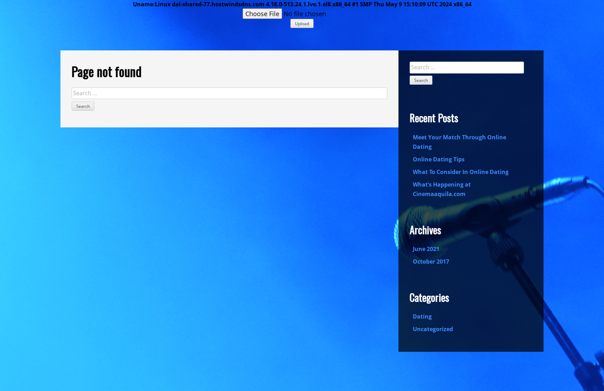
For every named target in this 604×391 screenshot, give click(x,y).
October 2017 (431, 261)
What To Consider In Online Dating (461, 172)
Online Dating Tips (439, 159)
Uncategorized (433, 329)
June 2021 (426, 249)
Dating (422, 316)
